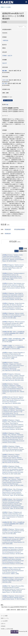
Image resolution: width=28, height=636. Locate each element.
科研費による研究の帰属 (7, 628)
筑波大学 (4, 63)
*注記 (7, 104)
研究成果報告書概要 (19, 229)
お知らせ (3, 623)
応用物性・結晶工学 (7, 55)
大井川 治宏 (5, 80)
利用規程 (3, 626)
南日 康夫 (4, 70)
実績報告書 (8, 229)
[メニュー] (26, 2)
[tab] (15, 241)
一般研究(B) (5, 40)
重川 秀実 (4, 83)
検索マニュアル (5, 618)
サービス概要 (4, 615)
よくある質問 (4, 621)
